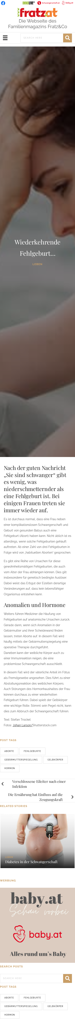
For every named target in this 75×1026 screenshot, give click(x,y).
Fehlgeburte (32, 751)
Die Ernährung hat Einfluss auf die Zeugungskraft (35, 797)
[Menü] (5, 38)
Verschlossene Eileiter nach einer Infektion (39, 784)
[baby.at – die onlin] (37, 925)
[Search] (67, 38)
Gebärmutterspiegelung (21, 760)
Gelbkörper (55, 760)
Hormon (9, 768)
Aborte (9, 751)
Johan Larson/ (22, 725)
